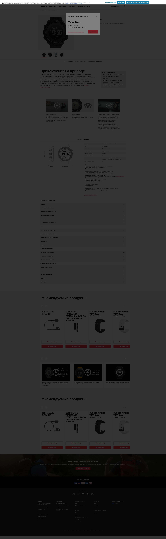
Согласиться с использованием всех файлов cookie (138, 2)
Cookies (67, 3)
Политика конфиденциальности (76, 3)
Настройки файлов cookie (110, 2)
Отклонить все (121, 2)
